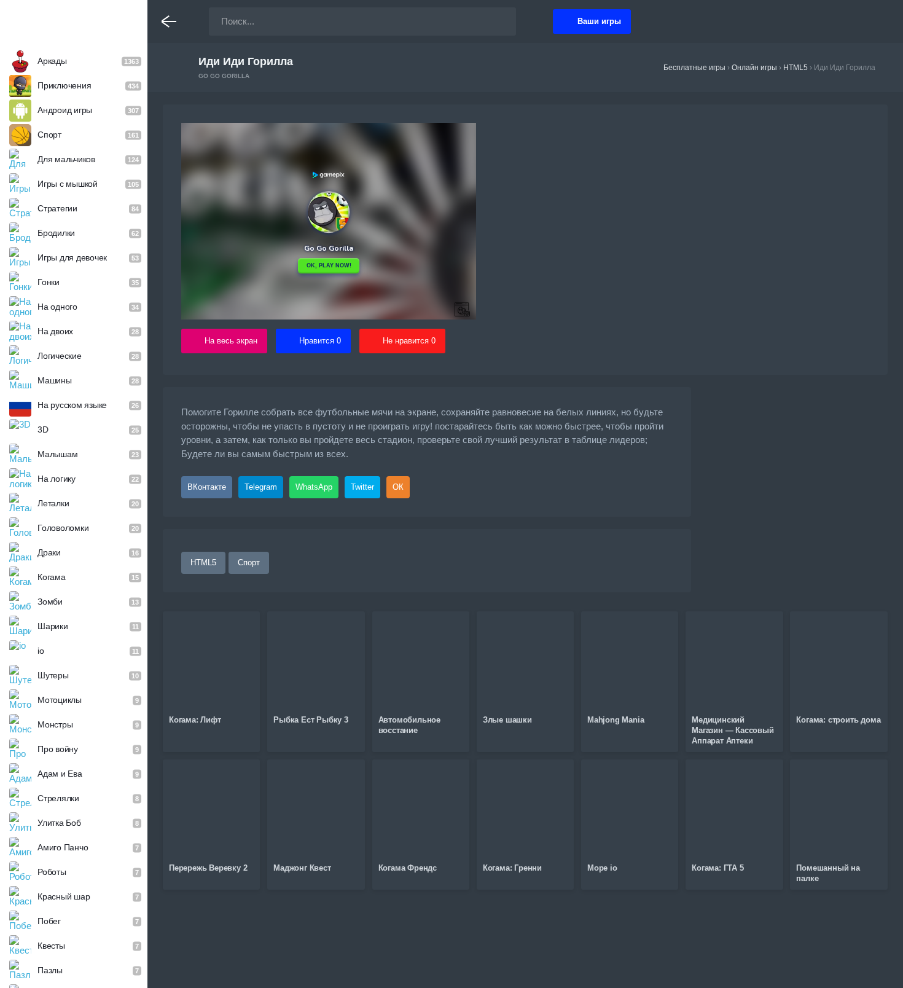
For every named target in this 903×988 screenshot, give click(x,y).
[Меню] (168, 21)
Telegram (260, 487)
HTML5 (203, 562)
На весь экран (231, 340)
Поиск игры (494, 21)
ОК (398, 487)
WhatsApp (313, 487)
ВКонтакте (206, 487)
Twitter (362, 487)
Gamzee (74, 21)
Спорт (249, 562)
